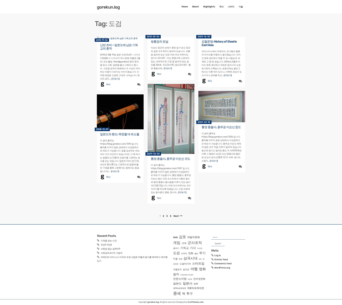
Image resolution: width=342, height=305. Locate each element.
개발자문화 (193, 237)
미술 (175, 258)
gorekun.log (108, 7)
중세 (177, 293)
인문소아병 (179, 278)
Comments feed (223, 263)
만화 (190, 253)
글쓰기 (176, 248)
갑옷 (182, 237)
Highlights (209, 6)
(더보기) (116, 79)
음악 (176, 274)
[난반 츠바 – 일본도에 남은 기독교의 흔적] (120, 38)
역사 (221, 6)
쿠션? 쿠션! (106, 245)
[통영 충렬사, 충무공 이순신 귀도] (171, 119)
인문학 (190, 279)
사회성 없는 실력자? (110, 249)
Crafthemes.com (195, 302)
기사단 (199, 248)
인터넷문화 (199, 278)
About (195, 6)
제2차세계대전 (195, 288)
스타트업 (198, 263)
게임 (176, 242)
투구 (189, 293)
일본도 (177, 283)
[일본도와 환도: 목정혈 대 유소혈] (120, 111)
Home (185, 6)
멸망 (196, 254)
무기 (202, 253)
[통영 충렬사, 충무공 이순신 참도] (221, 106)
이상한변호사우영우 (186, 275)
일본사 (187, 283)
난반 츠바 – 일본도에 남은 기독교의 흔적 (119, 46)
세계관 (175, 264)
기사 (193, 248)
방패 (180, 259)
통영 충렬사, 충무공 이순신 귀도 (170, 159)
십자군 (186, 269)
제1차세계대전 (179, 288)
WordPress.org (222, 267)
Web (175, 237)
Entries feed (221, 259)
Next (176, 216)
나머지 (231, 6)
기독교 (184, 248)
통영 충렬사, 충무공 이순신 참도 (221, 127)
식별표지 (177, 269)
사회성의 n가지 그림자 (111, 253)
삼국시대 (190, 258)
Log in (217, 255)
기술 (241, 6)
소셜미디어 (185, 263)
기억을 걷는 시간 (109, 240)
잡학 (196, 283)
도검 (176, 253)
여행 (194, 269)
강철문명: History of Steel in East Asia (219, 43)
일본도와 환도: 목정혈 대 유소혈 (119, 134)
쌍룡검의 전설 (159, 41)
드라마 (184, 253)
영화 (202, 269)
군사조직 (195, 243)
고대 (184, 243)
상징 (200, 259)
